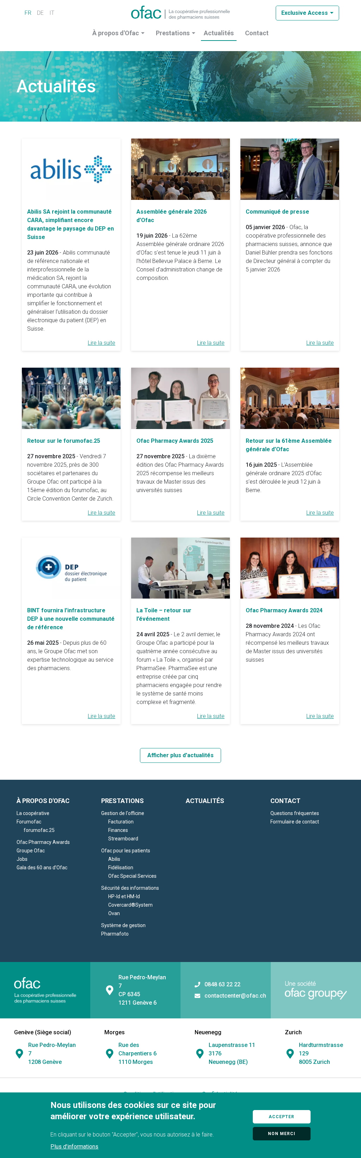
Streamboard (123, 838)
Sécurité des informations (130, 888)
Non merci (281, 1133)
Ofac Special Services (132, 876)
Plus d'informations (74, 1146)
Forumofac (29, 822)
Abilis (114, 859)
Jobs (22, 859)
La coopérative (33, 813)
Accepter (281, 1116)
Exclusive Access (304, 13)
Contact (257, 33)
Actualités (219, 33)
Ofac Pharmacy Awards (43, 842)
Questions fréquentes (294, 813)
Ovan (114, 913)
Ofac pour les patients (125, 850)
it (51, 13)
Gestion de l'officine (122, 813)
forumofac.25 (39, 830)
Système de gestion (123, 925)
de (40, 13)
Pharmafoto (115, 934)
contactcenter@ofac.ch (235, 996)
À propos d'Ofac (115, 33)
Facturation (121, 822)
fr (28, 13)
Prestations (173, 33)
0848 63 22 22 (222, 984)
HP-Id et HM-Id (124, 896)
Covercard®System (130, 905)
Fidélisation (120, 867)
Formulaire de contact (294, 822)
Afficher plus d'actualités (180, 755)
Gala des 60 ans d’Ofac (42, 867)
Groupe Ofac (31, 850)
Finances (118, 830)
